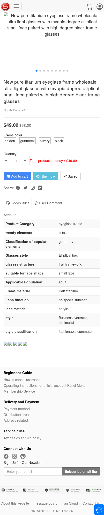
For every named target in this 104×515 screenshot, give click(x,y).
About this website (15, 503)
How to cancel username (23, 379)
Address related (16, 420)
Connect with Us (17, 448)
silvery (45, 140)
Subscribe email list (81, 471)
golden (10, 140)
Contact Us (90, 503)
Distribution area (16, 414)
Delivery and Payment (21, 401)
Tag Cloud (70, 503)
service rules (14, 430)
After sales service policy (22, 437)
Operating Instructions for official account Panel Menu (45, 385)
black (59, 140)
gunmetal (27, 140)
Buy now (48, 176)
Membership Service (19, 391)
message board (46, 503)
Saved (72, 176)
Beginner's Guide (18, 372)
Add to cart (19, 176)
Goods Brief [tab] (19, 203)
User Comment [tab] (50, 203)
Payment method (17, 408)
